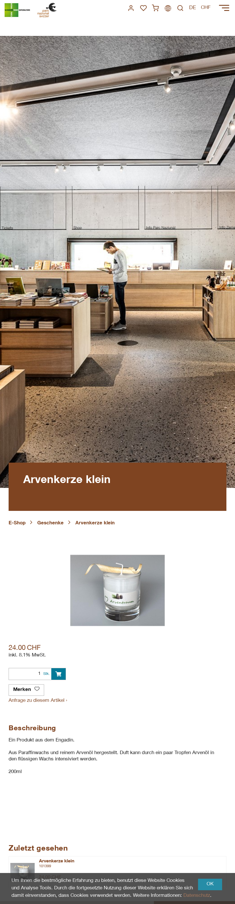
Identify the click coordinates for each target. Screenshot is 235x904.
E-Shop (17, 523)
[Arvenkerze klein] (22, 872)
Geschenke (50, 523)
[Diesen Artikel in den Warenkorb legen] (58, 674)
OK (210, 884)
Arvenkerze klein (95, 523)
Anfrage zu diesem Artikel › (38, 700)
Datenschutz (196, 895)
